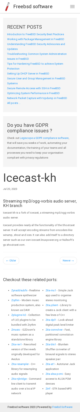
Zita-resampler (20, 364)
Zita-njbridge (19, 378)
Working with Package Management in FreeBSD (35, 39)
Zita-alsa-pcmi (54, 373)
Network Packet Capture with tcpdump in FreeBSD (37, 98)
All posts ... (14, 103)
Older (11, 260)
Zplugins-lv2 (18, 314)
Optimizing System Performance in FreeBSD (33, 93)
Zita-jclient (52, 305)
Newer (68, 260)
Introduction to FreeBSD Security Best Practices (35, 34)
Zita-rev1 (16, 344)
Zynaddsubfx (19, 290)
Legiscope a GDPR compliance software (44, 138)
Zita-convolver (54, 329)
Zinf (48, 388)
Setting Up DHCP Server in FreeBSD (28, 73)
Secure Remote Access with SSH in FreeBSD (34, 88)
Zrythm (15, 300)
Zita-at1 (50, 364)
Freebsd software (32, 6)
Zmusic (15, 329)
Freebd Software (62, 407)
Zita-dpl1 (51, 319)
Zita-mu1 (51, 290)
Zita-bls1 (51, 344)
